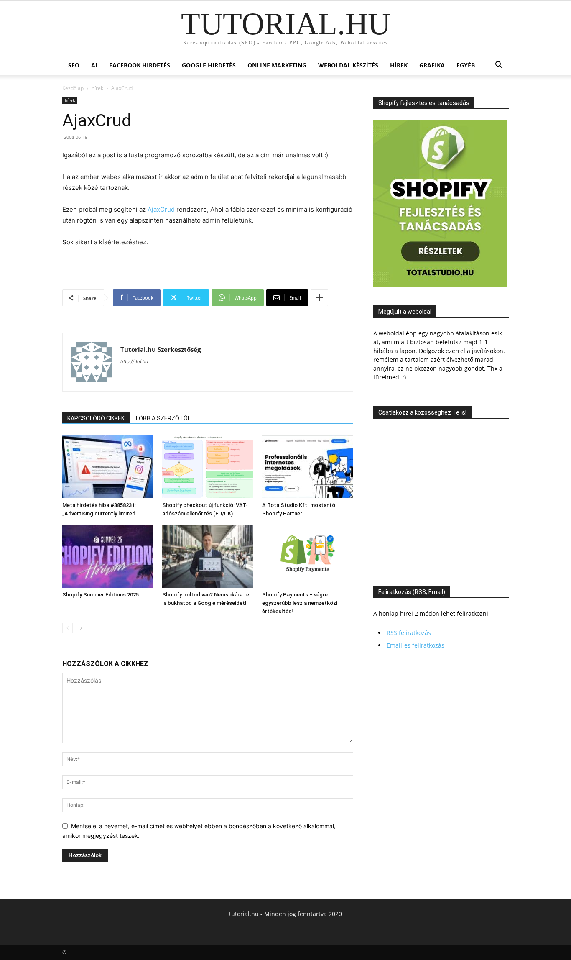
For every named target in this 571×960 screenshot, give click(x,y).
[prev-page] (67, 628)
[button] (499, 66)
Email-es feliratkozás (415, 645)
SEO (73, 65)
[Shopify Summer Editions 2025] (107, 556)
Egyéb (465, 65)
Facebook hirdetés (139, 65)
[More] (319, 297)
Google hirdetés (209, 65)
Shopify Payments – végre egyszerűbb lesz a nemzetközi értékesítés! (299, 602)
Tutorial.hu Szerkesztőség (160, 349)
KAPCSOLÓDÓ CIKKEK (96, 418)
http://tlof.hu (134, 361)
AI (94, 65)
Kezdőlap (73, 88)
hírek (399, 65)
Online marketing (276, 65)
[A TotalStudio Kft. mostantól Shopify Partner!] (307, 466)
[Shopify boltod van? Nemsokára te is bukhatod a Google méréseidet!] (207, 556)
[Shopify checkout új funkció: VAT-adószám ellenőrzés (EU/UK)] (207, 466)
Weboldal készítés (348, 65)
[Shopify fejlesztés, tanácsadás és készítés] (440, 285)
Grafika (432, 65)
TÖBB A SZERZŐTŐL (163, 418)
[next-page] (81, 628)
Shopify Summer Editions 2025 (100, 594)
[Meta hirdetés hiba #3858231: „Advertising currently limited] (107, 466)
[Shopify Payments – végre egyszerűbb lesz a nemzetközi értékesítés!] (307, 556)
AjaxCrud (161, 209)
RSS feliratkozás (409, 633)
